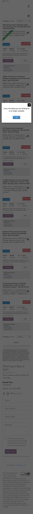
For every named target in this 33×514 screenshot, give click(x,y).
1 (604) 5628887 (8, 69)
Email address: (10, 408)
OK (16, 117)
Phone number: (10, 416)
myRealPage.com (20, 465)
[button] (4, 393)
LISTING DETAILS (8, 60)
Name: (7, 400)
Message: (8, 425)
